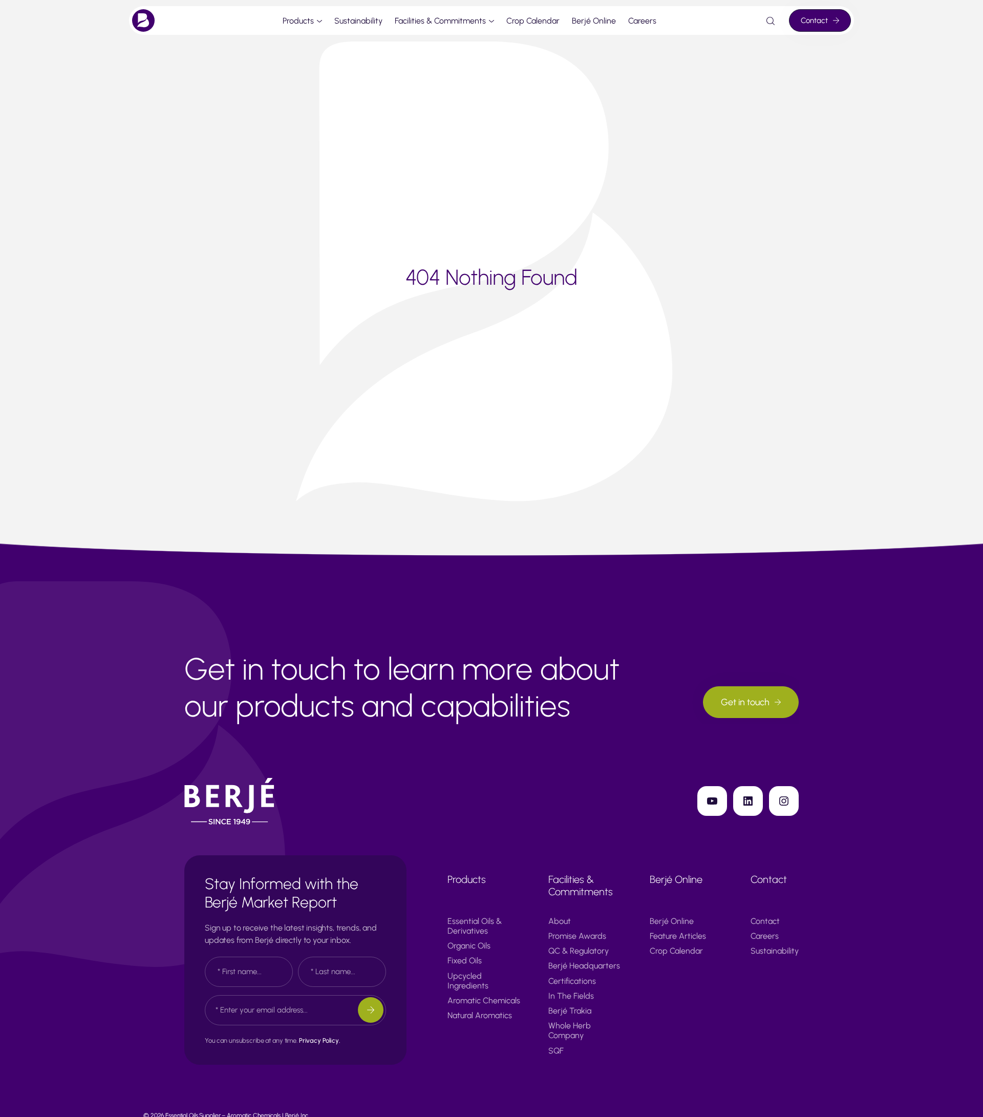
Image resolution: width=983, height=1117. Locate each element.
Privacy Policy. (319, 1040)
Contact (814, 20)
